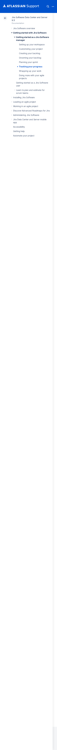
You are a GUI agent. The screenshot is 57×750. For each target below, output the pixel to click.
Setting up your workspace (32, 44)
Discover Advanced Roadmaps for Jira (31, 110)
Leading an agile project (24, 102)
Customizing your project (31, 49)
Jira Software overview (24, 28)
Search (48, 6)
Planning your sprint (28, 62)
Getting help (19, 131)
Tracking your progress (30, 66)
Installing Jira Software (24, 97)
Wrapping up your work (30, 71)
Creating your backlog (29, 53)
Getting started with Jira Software (29, 32)
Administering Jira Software (26, 115)
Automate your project (23, 135)
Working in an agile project (25, 106)
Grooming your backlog (30, 57)
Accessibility (19, 127)
